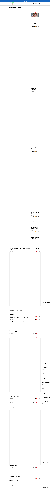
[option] (47, 487)
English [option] (47, 487)
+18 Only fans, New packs (36, 3)
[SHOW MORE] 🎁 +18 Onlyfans (35, 12)
